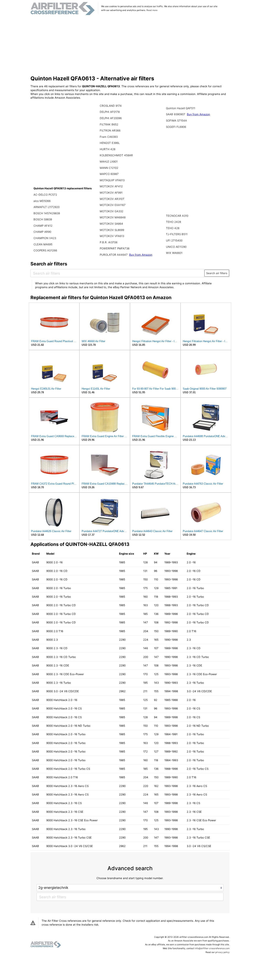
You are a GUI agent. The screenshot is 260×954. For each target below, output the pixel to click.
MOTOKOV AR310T (112, 199)
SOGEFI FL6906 (176, 126)
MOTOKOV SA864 (111, 223)
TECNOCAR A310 (177, 215)
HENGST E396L (110, 142)
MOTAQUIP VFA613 (112, 180)
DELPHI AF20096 (111, 118)
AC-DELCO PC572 (45, 194)
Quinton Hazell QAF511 (180, 108)
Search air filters (216, 273)
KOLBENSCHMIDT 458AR (116, 155)
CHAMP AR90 (42, 231)
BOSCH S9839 (43, 219)
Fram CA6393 (109, 136)
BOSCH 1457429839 (47, 213)
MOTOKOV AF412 (111, 186)
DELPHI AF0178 (110, 111)
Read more (151, 10)
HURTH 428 (107, 149)
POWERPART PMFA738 (114, 248)
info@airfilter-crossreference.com (212, 948)
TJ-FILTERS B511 (176, 234)
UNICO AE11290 (176, 246)
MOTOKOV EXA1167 (113, 205)
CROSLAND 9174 (111, 105)
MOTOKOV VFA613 (112, 236)
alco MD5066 (42, 201)
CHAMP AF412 (43, 225)
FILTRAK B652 (109, 124)
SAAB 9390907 (176, 114)
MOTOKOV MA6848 (113, 217)
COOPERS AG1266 (45, 250)
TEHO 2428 (173, 221)
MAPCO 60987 (109, 174)
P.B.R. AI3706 (108, 242)
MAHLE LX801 (109, 161)
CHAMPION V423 (45, 238)
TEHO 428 (172, 228)
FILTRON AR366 (110, 130)
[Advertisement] (130, 45)
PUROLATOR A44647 (114, 254)
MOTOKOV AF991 (111, 192)
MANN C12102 (109, 167)
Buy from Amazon (140, 254)
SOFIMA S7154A (176, 120)
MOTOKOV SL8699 (112, 230)
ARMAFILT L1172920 (47, 207)
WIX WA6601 (174, 252)
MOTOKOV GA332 (111, 211)
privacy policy (222, 952)
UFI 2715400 (174, 240)
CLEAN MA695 (43, 244)
